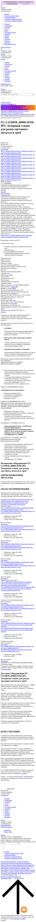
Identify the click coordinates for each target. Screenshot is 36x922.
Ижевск (3, 865)
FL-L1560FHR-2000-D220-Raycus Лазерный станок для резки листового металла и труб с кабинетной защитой (17, 629)
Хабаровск (14, 873)
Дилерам (7, 39)
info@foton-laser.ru (10, 44)
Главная (6, 24)
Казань (14, 865)
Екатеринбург (26, 863)
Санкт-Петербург (10, 861)
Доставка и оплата (10, 32)
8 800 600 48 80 (5, 84)
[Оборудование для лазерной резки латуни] (15, 501)
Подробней (4, 149)
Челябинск (21, 873)
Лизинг (6, 36)
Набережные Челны (27, 866)
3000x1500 (14, 287)
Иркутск (8, 865)
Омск (11, 870)
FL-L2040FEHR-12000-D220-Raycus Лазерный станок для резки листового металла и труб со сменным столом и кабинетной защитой (18, 588)
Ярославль (28, 873)
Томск (27, 871)
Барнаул (26, 861)
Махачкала (17, 866)
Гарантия (7, 34)
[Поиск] (33, 94)
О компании (8, 25)
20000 (14, 288)
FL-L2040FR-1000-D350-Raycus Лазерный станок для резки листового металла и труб (17, 512)
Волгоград (12, 863)
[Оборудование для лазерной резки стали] (14, 503)
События (7, 27)
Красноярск (4, 866)
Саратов (16, 871)
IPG (16, 303)
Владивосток (5, 863)
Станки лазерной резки (11, 16)
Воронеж (19, 863)
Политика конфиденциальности (11, 876)
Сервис (6, 37)
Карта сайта (8, 832)
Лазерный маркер (10, 17)
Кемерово (19, 865)
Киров (25, 865)
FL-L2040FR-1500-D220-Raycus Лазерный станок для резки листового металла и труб (17, 609)
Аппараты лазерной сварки (13, 19)
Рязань (6, 871)
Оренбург (16, 870)
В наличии (25, 4)
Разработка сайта (6, 878)
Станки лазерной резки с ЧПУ (14, 853)
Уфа (9, 873)
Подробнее (4, 524)
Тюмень (32, 871)
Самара (11, 871)
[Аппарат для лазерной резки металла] (13, 504)
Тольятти (22, 871)
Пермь (26, 870)
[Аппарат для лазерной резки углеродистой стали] (17, 499)
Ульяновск (4, 873)
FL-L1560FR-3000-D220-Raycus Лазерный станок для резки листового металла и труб (17, 530)
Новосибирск (5, 870)
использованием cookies (18, 918)
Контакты (7, 42)
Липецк (10, 866)
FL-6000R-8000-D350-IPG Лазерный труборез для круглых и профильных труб (16, 650)
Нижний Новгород (15, 868)
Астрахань (20, 861)
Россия (3, 7)
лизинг (24, 773)
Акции (6, 29)
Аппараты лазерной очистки (13, 21)
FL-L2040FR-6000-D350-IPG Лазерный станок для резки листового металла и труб (16, 548)
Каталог (7, 14)
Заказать (3, 192)
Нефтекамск (4, 868)
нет (11, 298)
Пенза (22, 870)
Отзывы (7, 41)
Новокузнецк (25, 868)
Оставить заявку (6, 669)
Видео (6, 31)
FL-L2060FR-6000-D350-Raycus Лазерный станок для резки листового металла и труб (17, 566)
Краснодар (30, 865)
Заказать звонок (6, 47)
